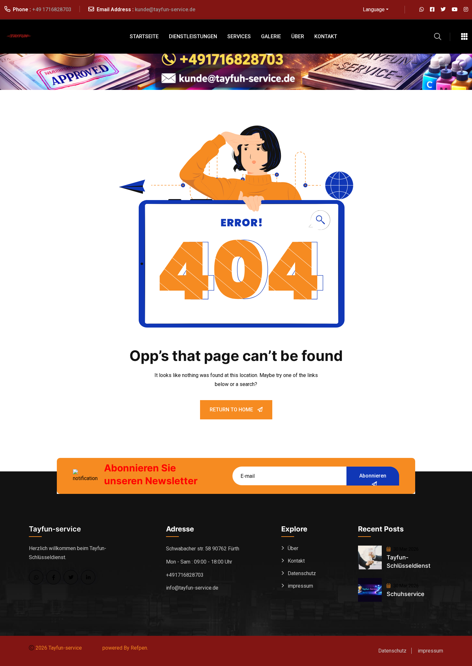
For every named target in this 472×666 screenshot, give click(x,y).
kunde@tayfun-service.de (165, 9)
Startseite (144, 36)
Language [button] (374, 9)
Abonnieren (372, 476)
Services (239, 36)
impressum (300, 586)
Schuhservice (405, 594)
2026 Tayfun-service (59, 648)
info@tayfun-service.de (192, 588)
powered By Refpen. (125, 648)
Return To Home (232, 410)
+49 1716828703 (51, 9)
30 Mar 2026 (405, 549)
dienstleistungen (193, 36)
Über (297, 36)
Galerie (271, 36)
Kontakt (325, 36)
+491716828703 (185, 575)
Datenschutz (302, 573)
